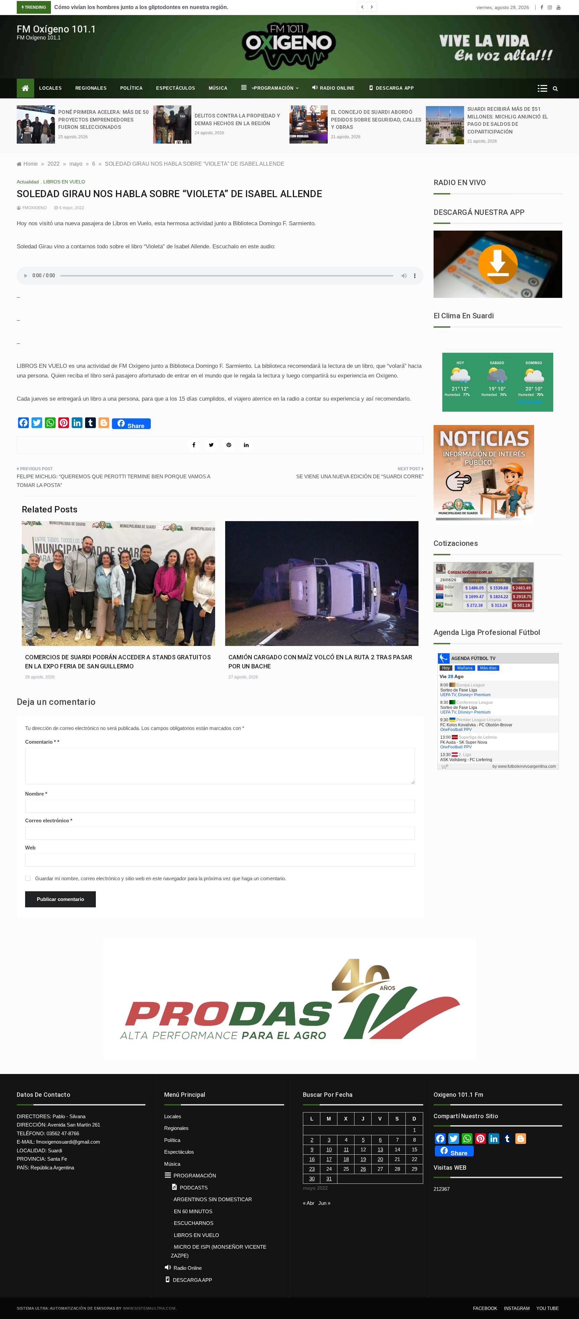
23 (312, 1169)
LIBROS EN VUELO (64, 181)
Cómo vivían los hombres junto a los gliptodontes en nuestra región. (141, 7)
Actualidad (28, 181)
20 (380, 1159)
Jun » (324, 1203)
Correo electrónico (48, 820)
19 (363, 1159)
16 (312, 1159)
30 (312, 1178)
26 (363, 1169)
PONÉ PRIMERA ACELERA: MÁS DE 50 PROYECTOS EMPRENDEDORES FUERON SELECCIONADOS (103, 119)
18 (346, 1159)
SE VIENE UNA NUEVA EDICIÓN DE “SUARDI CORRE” (360, 476)
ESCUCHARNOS (193, 1223)
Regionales (91, 88)
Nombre (36, 794)
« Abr (308, 1203)
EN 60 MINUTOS (193, 1211)
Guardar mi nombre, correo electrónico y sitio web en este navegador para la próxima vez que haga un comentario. (160, 878)
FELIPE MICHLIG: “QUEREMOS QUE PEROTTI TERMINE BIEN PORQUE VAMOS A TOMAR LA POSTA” (113, 481)
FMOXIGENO (34, 207)
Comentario (40, 742)
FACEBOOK (485, 1308)
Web (30, 847)
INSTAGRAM (517, 1308)
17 (329, 1159)
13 (380, 1149)
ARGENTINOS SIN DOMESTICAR (213, 1199)
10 (329, 1149)
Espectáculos (175, 88)
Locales (50, 88)
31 (329, 1178)
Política (131, 88)
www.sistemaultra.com (149, 1308)
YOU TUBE (547, 1308)
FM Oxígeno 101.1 (56, 29)
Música (218, 88)
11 (346, 1149)
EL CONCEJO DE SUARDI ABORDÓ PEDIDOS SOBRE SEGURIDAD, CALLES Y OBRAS (376, 119)
